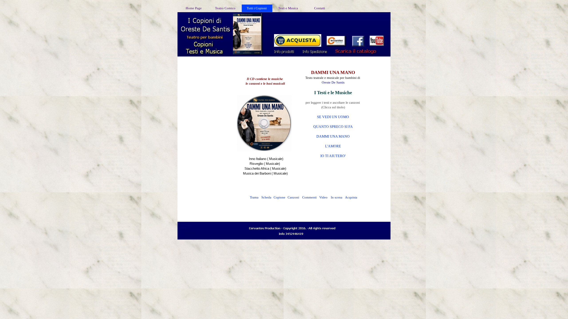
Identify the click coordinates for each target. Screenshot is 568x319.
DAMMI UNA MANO (333, 136)
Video (323, 197)
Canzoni (293, 197)
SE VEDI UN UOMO (333, 117)
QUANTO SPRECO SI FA (333, 126)
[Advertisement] (333, 22)
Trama (254, 197)
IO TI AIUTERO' (333, 156)
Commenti (309, 197)
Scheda (266, 197)
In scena (336, 197)
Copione (279, 197)
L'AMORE (333, 146)
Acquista (351, 197)
